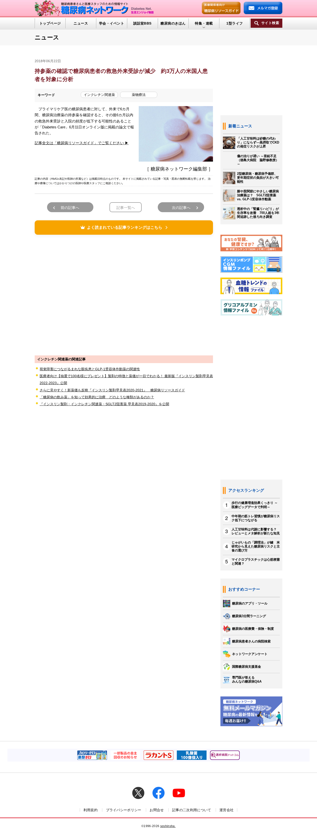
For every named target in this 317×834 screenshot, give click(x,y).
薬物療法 (139, 95)
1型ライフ (234, 23)
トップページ (50, 23)
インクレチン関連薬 (99, 95)
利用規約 (90, 810)
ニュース (81, 23)
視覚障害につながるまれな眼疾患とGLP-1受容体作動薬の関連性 (90, 369)
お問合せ (157, 810)
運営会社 (226, 810)
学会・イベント (111, 23)
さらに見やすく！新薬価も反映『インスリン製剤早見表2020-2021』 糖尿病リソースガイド (112, 390)
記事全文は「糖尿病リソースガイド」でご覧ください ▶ (82, 143)
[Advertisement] (124, 294)
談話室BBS (142, 23)
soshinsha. (168, 826)
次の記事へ (181, 207)
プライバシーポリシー (123, 810)
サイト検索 (270, 23)
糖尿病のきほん (172, 23)
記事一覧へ (125, 207)
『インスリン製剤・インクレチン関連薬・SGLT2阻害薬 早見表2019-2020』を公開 (104, 404)
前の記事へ (70, 207)
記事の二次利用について (191, 810)
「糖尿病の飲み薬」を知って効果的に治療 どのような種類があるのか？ (97, 397)
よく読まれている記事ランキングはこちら (124, 227)
